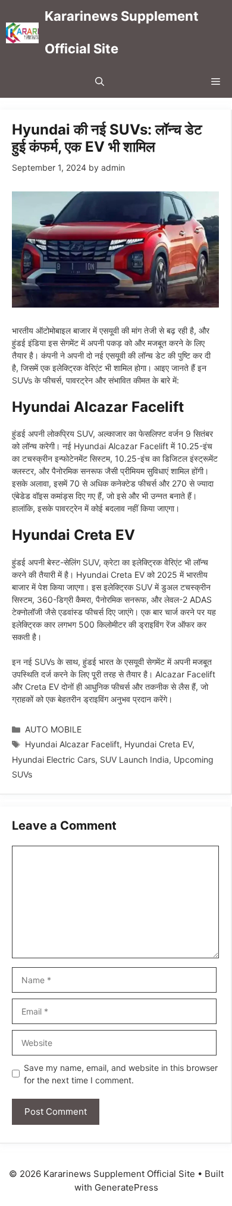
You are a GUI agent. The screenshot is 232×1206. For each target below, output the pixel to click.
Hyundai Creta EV (158, 744)
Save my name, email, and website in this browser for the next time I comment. (121, 1074)
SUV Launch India (134, 759)
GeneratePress (126, 1187)
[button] (99, 81)
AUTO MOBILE (53, 729)
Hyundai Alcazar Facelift (72, 744)
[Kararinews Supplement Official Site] (22, 33)
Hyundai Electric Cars (53, 759)
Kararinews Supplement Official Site (122, 32)
